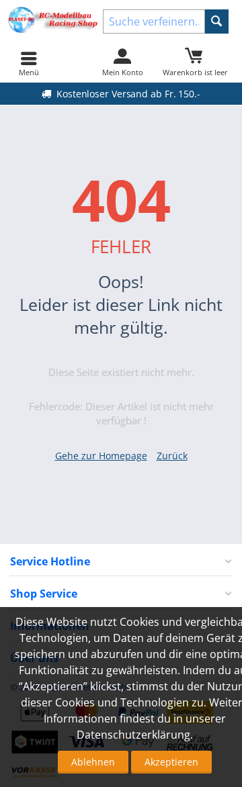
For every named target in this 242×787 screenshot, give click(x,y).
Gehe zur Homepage (101, 455)
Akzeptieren (171, 761)
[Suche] (217, 21)
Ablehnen (93, 761)
